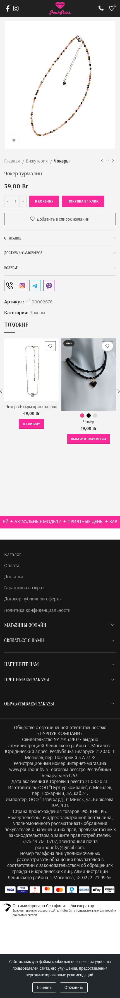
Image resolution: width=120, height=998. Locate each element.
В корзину (44, 201)
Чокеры (61, 161)
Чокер (88, 421)
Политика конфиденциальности (37, 610)
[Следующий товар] (113, 160)
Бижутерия (37, 161)
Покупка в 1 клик (83, 201)
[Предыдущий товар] (102, 160)
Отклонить (73, 987)
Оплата (12, 565)
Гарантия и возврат (24, 587)
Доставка (13, 576)
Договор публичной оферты (33, 598)
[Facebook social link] (7, 8)
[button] (31, 424)
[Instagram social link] (15, 8)
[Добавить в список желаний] (50, 346)
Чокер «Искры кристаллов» (31, 406)
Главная (12, 161)
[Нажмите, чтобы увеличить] (14, 140)
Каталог (12, 554)
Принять (44, 987)
